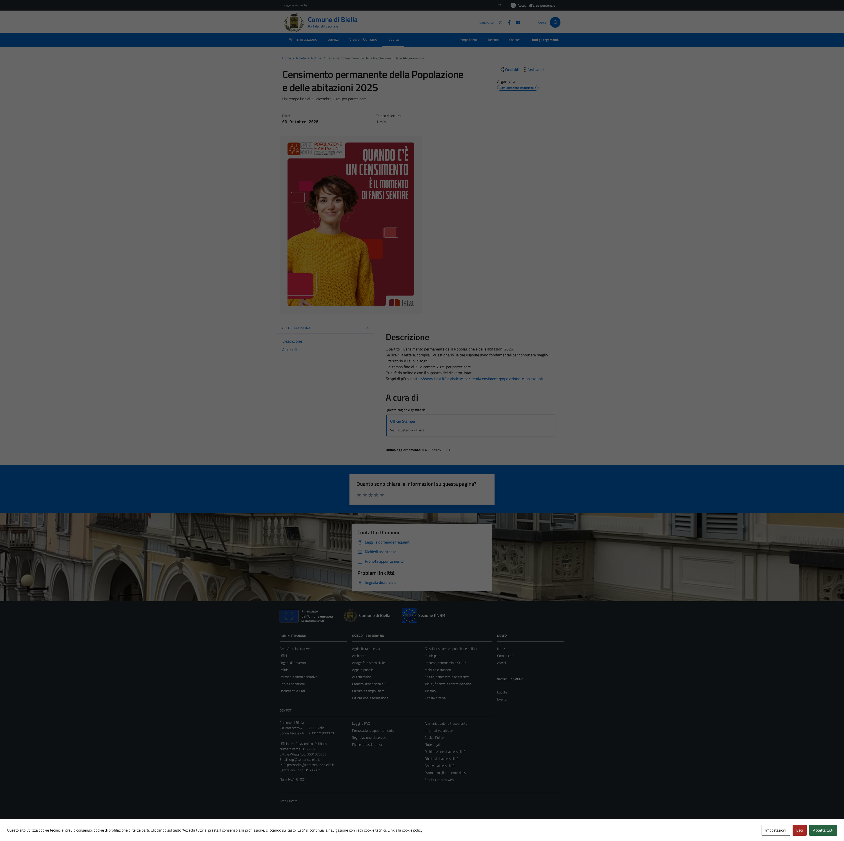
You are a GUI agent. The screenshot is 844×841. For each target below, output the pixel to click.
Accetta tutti (823, 830)
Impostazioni (775, 830)
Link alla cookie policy (405, 830)
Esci (799, 830)
